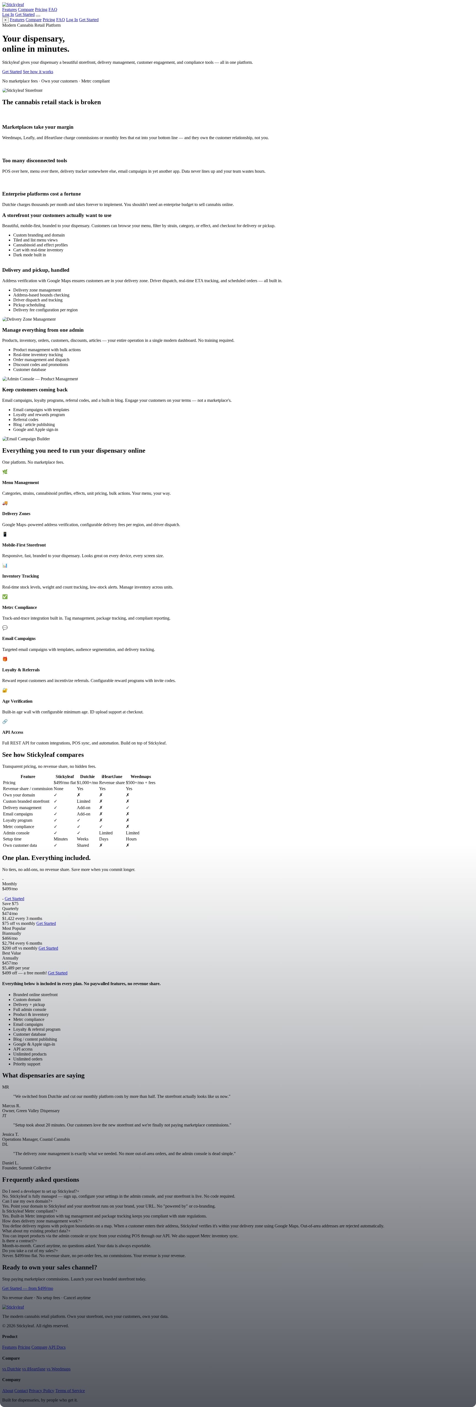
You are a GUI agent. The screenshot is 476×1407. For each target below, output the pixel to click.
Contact (21, 1390)
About (7, 1390)
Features (9, 9)
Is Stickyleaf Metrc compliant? (30, 1211)
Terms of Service (70, 1390)
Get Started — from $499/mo (27, 1288)
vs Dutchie (11, 1369)
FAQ (52, 9)
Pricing (41, 9)
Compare (26, 9)
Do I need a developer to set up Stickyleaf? (40, 1191)
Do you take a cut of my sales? (30, 1250)
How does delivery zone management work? (42, 1221)
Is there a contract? (19, 1240)
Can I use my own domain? (27, 1201)
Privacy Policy (41, 1390)
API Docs (57, 1347)
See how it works (38, 71)
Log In (8, 14)
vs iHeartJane (33, 1369)
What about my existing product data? (36, 1231)
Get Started (25, 14)
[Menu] (38, 16)
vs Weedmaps (59, 1369)
